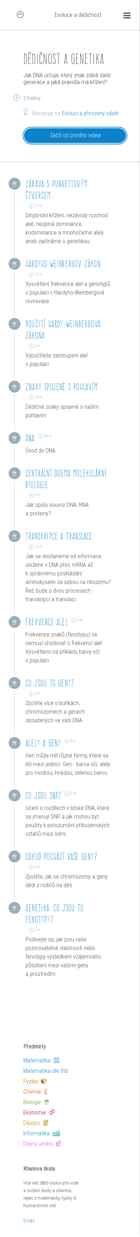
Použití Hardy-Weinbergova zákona (63, 329)
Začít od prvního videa (75, 135)
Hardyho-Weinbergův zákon (63, 264)
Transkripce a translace (59, 536)
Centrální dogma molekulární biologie (65, 479)
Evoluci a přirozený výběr (90, 113)
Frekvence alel (46, 622)
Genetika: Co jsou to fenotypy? (54, 913)
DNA (30, 438)
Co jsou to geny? (49, 683)
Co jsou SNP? (43, 795)
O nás (29, 1220)
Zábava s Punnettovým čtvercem (56, 189)
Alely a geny (43, 743)
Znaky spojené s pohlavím (61, 387)
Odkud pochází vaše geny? (61, 856)
